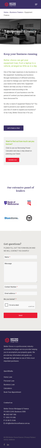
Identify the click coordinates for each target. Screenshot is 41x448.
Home (6, 12)
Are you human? (10, 299)
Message (8, 264)
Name (7, 257)
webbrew (12, 439)
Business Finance (16, 12)
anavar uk (27, 116)
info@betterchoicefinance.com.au (17, 423)
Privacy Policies (30, 437)
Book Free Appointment (12, 392)
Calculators (8, 388)
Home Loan (8, 377)
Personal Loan (9, 381)
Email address (10, 293)
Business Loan (9, 385)
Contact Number (11, 287)
